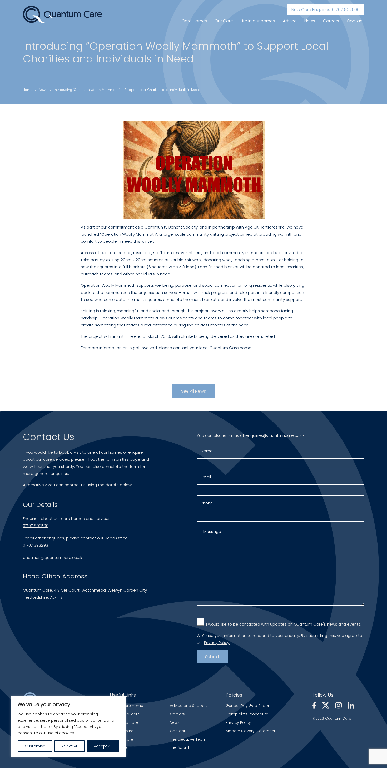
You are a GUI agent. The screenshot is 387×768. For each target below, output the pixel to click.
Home (27, 89)
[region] (68, 726)
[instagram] (339, 706)
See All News (193, 391)
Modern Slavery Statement (250, 731)
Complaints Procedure (247, 714)
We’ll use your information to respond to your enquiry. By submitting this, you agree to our (279, 639)
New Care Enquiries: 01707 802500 (325, 10)
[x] (326, 706)
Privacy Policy (238, 722)
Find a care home (126, 705)
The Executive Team (188, 739)
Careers (331, 21)
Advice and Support (188, 705)
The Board (179, 747)
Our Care (224, 21)
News (309, 21)
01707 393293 (35, 545)
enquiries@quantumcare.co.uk (52, 557)
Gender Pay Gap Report (248, 705)
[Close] (121, 700)
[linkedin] (351, 706)
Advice (290, 21)
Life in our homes (258, 21)
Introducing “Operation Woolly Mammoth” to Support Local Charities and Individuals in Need (126, 89)
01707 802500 (35, 525)
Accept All (103, 746)
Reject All (69, 746)
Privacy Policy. (217, 642)
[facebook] (315, 706)
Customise (35, 746)
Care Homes (194, 21)
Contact (355, 21)
